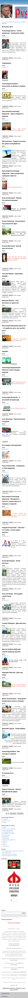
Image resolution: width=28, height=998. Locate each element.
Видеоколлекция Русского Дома (10, 855)
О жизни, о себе (6, 820)
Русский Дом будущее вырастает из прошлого (13, 851)
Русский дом (4, 996)
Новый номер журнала (8, 830)
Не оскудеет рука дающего (12, 445)
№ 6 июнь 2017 (5, 37)
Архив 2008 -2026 (6, 852)
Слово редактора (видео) (8, 832)
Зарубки (5, 351)
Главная (4, 22)
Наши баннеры (6, 846)
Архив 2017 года (19, 22)
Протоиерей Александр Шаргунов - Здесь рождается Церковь (12, 113)
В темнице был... (8, 773)
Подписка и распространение (9, 839)
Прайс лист (5, 841)
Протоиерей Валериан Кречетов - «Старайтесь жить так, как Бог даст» (14, 328)
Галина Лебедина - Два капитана (14, 623)
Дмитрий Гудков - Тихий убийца (13, 728)
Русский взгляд (6, 835)
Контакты (5, 844)
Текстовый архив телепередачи (10, 854)
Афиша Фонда (6, 836)
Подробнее (5, 58)
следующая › (13, 813)
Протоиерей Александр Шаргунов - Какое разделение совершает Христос (13, 173)
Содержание (6, 63)
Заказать (5, 842)
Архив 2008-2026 (10, 22)
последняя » (20, 813)
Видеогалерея (6, 838)
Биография (5, 819)
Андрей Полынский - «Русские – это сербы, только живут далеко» (14, 530)
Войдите (11, 58)
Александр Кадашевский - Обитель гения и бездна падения (11, 370)
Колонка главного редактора (9, 828)
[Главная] (6, 17)
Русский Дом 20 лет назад (8, 833)
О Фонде (4, 822)
